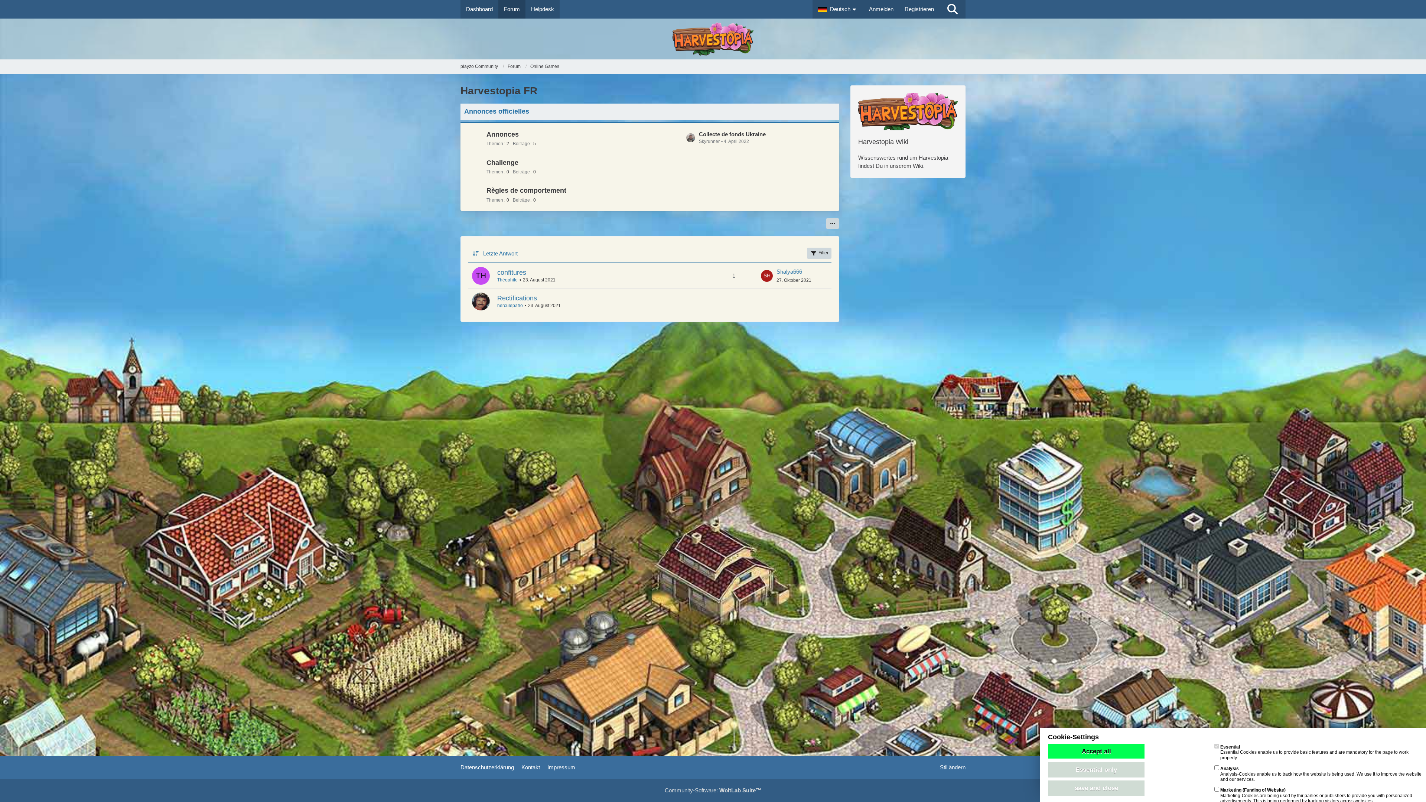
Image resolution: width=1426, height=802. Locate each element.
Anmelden (881, 9)
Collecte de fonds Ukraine (732, 134)
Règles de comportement (526, 190)
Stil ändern (953, 767)
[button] (838, 9)
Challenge (502, 162)
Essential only (1096, 769)
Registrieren (919, 9)
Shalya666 (789, 271)
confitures (511, 272)
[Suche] (953, 9)
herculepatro (510, 305)
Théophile (507, 280)
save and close (1096, 788)
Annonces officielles (496, 111)
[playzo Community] (713, 39)
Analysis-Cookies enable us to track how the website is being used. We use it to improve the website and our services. (1321, 774)
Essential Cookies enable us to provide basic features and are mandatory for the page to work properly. (1314, 752)
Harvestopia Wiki (883, 142)
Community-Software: (713, 790)
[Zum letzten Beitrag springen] (767, 276)
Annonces (502, 134)
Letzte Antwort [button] (500, 253)
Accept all (1096, 751)
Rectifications (517, 298)
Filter (823, 252)
